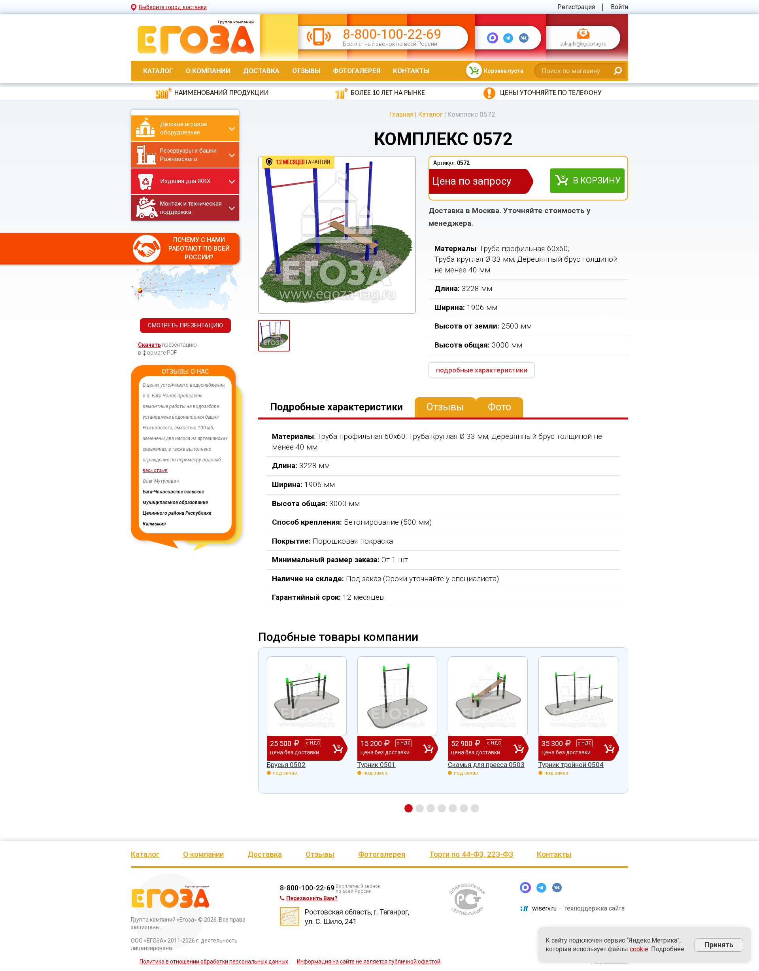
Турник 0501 (376, 765)
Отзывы (306, 71)
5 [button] (453, 808)
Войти (619, 7)
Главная (401, 114)
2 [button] (419, 808)
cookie (639, 949)
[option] (147, 454)
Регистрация (576, 7)
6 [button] (464, 808)
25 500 (295, 747)
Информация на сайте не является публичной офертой (368, 961)
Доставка (261, 71)
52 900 (476, 747)
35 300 (566, 747)
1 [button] (408, 808)
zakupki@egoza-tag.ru (583, 44)
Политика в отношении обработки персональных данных (214, 961)
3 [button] (431, 808)
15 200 (385, 747)
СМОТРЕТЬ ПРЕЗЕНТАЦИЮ (185, 325)
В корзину (597, 180)
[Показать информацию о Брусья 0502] (307, 696)
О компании (208, 71)
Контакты (411, 71)
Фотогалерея (356, 71)
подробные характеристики (481, 370)
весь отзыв (202, 470)
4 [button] (442, 808)
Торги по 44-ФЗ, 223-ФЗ (471, 854)
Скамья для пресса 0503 (486, 765)
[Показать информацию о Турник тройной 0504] (578, 696)
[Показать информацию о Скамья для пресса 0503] (488, 696)
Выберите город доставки (173, 7)
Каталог (158, 71)
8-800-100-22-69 (392, 34)
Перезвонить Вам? (312, 898)
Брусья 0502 (286, 765)
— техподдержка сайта (578, 908)
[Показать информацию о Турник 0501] (397, 696)
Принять (718, 945)
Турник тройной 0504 (571, 765)
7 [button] (475, 808)
